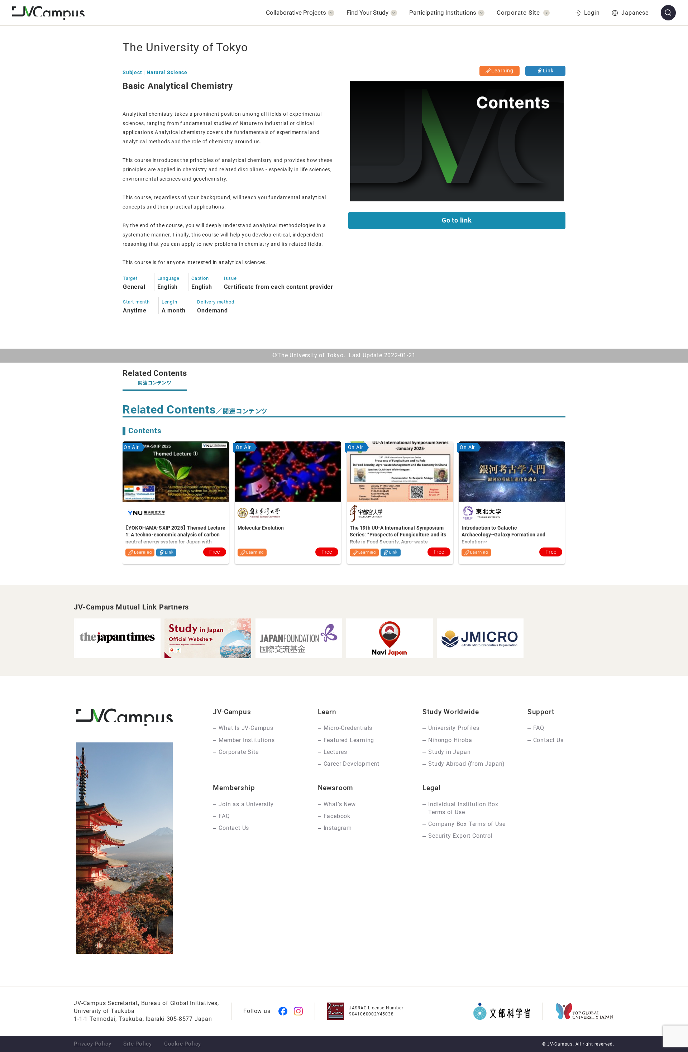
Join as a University (246, 804)
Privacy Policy (92, 1044)
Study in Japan (449, 752)
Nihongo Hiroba (450, 740)
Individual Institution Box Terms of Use (463, 808)
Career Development (351, 763)
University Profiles (453, 728)
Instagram (338, 827)
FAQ (538, 728)
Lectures (335, 752)
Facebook (337, 816)
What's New (340, 804)
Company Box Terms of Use (466, 824)
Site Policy (137, 1044)
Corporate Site (238, 752)
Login (592, 12)
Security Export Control (460, 835)
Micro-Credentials (348, 728)
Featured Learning (349, 740)
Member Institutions (246, 740)
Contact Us (548, 740)
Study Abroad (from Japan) (466, 763)
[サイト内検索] (668, 12)
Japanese (634, 12)
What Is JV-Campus (246, 728)
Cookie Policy (182, 1044)
